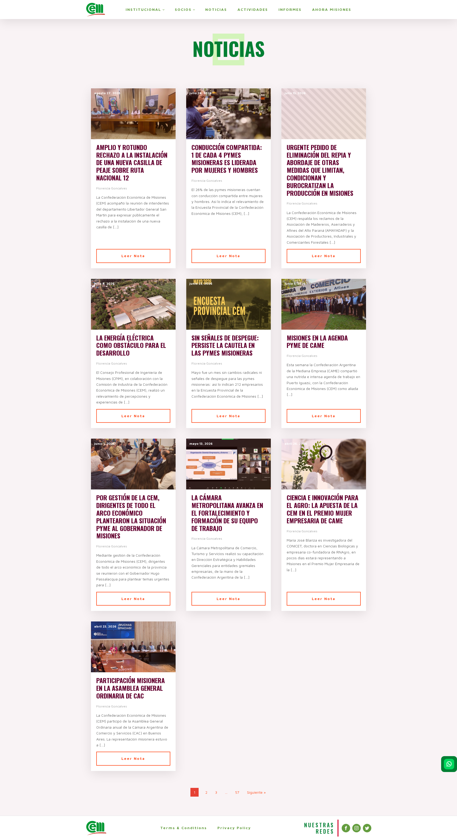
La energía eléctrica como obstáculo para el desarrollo (131, 345)
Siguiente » (256, 792)
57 (237, 792)
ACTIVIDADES (252, 9)
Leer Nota (133, 255)
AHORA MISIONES (331, 9)
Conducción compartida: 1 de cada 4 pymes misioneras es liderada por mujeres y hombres (226, 158)
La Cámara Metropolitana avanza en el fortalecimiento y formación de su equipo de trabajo (227, 513)
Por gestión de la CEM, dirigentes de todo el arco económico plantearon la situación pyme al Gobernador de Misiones (131, 516)
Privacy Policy (234, 827)
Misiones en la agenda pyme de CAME (317, 341)
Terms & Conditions (183, 827)
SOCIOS (183, 9)
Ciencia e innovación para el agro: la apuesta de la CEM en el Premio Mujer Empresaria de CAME (322, 509)
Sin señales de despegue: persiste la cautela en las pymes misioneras (225, 345)
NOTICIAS (216, 9)
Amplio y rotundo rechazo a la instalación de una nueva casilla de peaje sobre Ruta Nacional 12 (131, 162)
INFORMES (289, 9)
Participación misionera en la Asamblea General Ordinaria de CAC (130, 687)
